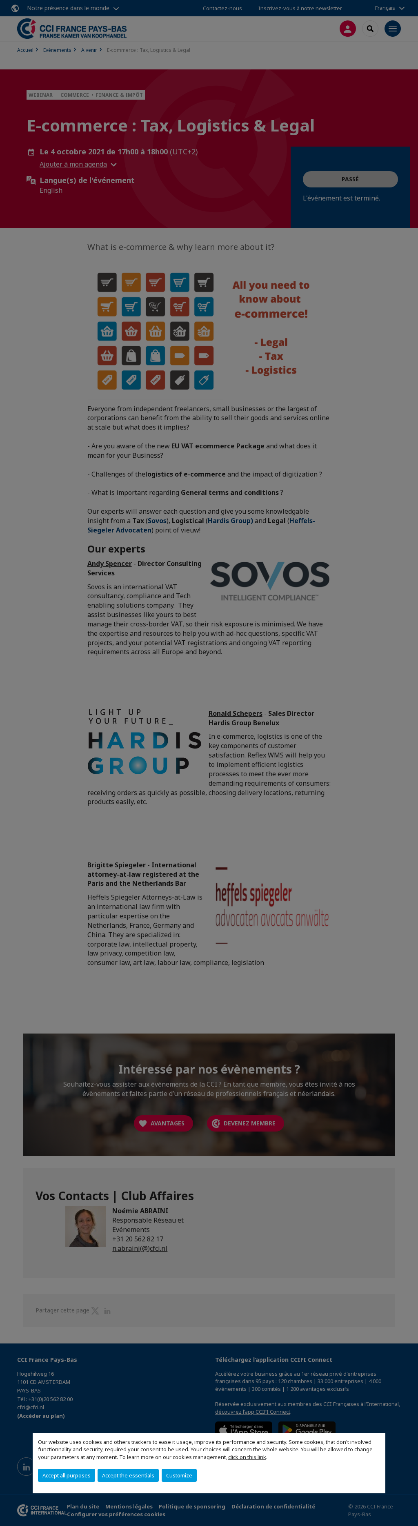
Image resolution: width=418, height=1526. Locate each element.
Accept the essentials (128, 1475)
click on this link (247, 1457)
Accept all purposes (66, 1475)
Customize (179, 1475)
